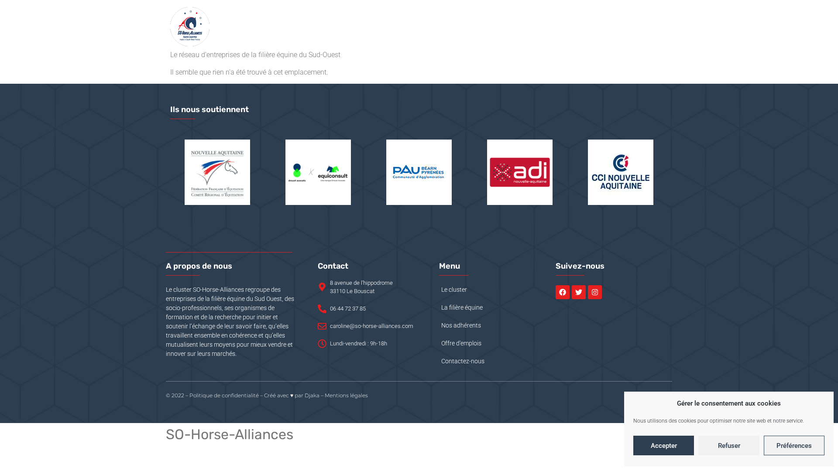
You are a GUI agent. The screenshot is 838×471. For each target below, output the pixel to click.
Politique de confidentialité (224, 395)
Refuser (729, 446)
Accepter (664, 446)
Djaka (312, 395)
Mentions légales (346, 395)
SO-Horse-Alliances (229, 434)
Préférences (794, 446)
